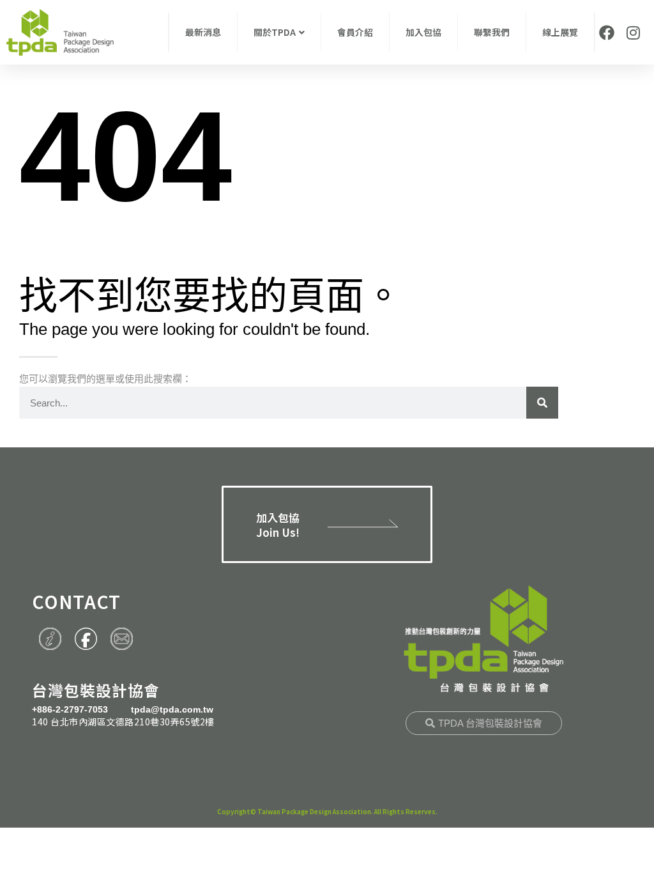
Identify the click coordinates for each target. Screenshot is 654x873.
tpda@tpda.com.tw (172, 709)
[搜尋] (542, 403)
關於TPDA (275, 32)
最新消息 (203, 32)
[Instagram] (633, 32)
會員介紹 (355, 32)
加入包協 (423, 32)
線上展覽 (560, 32)
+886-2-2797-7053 (70, 709)
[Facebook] (606, 32)
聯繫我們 (492, 32)
